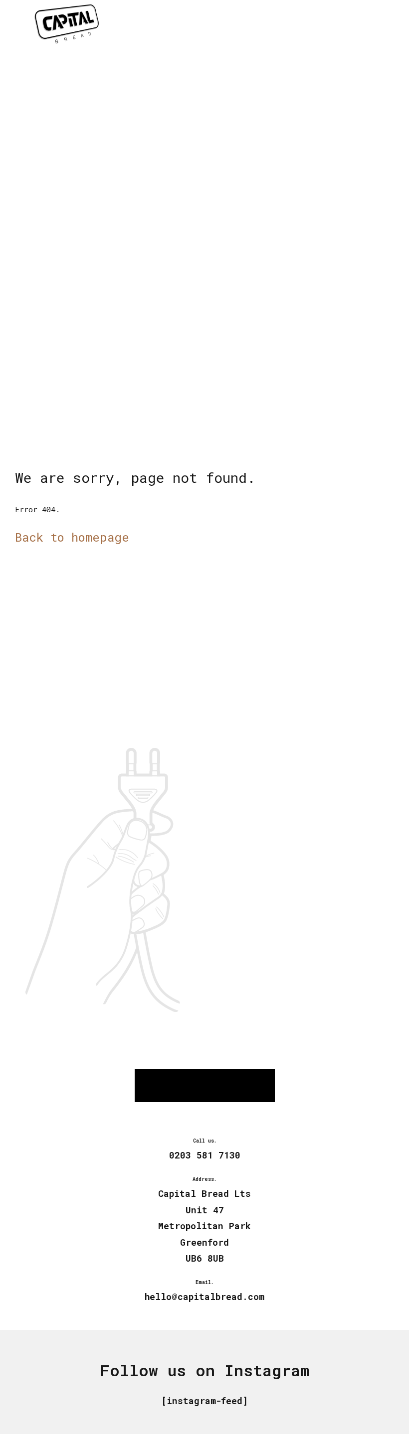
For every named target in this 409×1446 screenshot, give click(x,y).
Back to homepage (72, 537)
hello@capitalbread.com (204, 1296)
